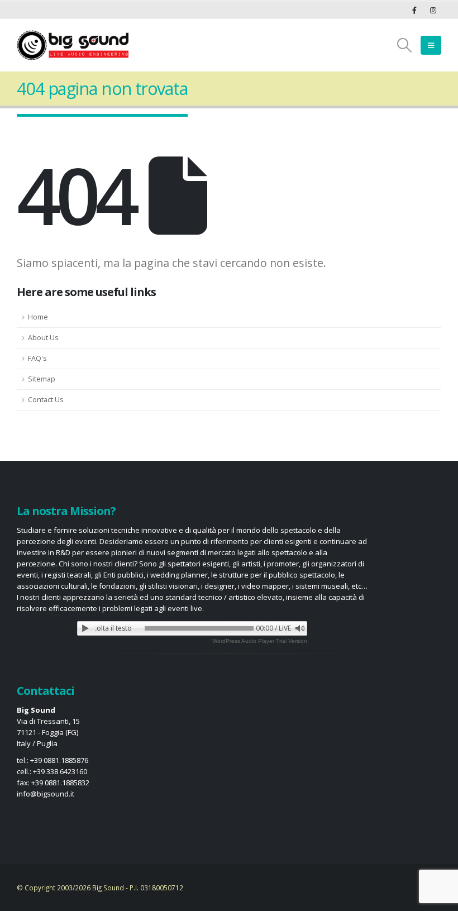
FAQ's (37, 358)
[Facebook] (414, 10)
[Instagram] (433, 10)
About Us (43, 337)
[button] (404, 45)
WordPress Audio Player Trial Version (259, 641)
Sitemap (41, 379)
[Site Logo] (72, 45)
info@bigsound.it (45, 794)
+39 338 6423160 (60, 771)
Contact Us (46, 399)
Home (38, 317)
